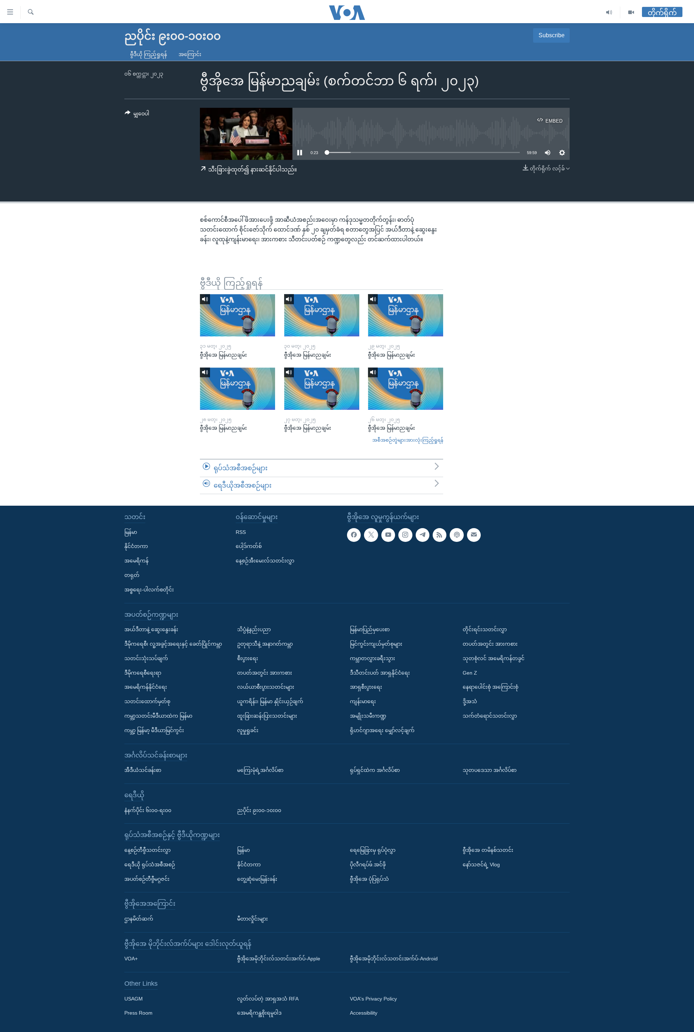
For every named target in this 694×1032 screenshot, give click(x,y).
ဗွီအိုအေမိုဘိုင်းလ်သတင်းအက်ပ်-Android (394, 958)
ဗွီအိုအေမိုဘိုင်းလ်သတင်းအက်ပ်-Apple (278, 958)
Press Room (138, 1013)
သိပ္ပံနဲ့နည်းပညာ (254, 629)
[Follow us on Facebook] (354, 535)
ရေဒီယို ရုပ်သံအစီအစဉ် (149, 864)
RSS (241, 532)
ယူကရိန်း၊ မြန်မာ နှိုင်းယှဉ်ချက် (270, 701)
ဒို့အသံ (470, 701)
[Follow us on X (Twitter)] (371, 535)
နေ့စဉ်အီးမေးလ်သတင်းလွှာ (265, 561)
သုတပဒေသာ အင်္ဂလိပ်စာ (490, 770)
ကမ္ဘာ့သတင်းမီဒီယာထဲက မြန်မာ (158, 716)
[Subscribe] (474, 535)
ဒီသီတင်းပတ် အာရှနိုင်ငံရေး (380, 673)
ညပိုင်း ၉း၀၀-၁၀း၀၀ (259, 810)
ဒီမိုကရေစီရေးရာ (142, 673)
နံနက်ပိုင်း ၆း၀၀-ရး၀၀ (147, 810)
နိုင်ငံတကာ (136, 546)
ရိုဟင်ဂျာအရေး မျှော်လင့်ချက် (382, 730)
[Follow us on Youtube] (388, 535)
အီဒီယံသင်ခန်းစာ (142, 770)
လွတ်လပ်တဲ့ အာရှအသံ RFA (268, 999)
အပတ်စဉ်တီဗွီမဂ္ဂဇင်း (147, 879)
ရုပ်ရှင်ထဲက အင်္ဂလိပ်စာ (375, 770)
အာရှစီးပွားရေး (366, 687)
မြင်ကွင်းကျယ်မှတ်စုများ (376, 644)
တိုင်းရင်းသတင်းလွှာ (485, 629)
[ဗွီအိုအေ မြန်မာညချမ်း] (237, 315)
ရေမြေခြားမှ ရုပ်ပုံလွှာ (372, 850)
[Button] (137, 115)
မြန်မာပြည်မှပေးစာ (370, 629)
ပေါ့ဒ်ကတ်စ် (249, 546)
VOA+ (131, 958)
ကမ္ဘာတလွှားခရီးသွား (372, 658)
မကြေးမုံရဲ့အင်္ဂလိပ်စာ (260, 770)
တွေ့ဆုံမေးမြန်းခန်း (257, 879)
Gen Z (470, 673)
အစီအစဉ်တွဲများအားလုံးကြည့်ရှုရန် (407, 440)
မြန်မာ (130, 532)
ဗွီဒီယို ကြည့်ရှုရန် (148, 54)
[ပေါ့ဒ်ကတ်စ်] (456, 535)
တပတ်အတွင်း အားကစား (264, 673)
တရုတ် (132, 575)
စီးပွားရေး (247, 658)
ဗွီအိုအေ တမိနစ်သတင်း (488, 850)
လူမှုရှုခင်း (247, 730)
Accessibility (363, 1013)
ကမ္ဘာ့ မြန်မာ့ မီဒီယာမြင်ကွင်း (154, 730)
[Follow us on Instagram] (405, 535)
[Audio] (609, 12)
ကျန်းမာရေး (363, 701)
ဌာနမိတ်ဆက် (138, 919)
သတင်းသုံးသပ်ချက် (146, 658)
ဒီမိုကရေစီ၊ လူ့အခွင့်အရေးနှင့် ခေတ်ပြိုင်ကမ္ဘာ (173, 644)
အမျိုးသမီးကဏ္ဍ (368, 716)
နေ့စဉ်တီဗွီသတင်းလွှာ (147, 850)
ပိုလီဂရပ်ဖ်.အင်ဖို (368, 864)
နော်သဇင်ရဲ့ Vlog (481, 864)
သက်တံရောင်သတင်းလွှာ (490, 716)
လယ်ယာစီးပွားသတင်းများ (265, 687)
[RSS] (439, 535)
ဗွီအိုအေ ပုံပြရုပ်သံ (369, 879)
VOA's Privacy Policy (373, 999)
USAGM (133, 999)
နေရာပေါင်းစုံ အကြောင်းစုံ (490, 687)
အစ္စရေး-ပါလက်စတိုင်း (149, 590)
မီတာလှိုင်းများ (252, 919)
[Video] (631, 12)
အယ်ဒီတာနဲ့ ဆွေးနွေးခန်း (151, 629)
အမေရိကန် (136, 561)
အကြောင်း (190, 54)
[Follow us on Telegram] (422, 535)
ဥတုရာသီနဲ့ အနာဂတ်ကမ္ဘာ (265, 644)
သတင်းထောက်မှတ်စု (147, 701)
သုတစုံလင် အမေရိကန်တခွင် (493, 658)
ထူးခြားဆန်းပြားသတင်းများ (267, 716)
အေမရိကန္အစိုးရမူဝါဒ (259, 1013)
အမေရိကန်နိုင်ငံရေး (145, 687)
